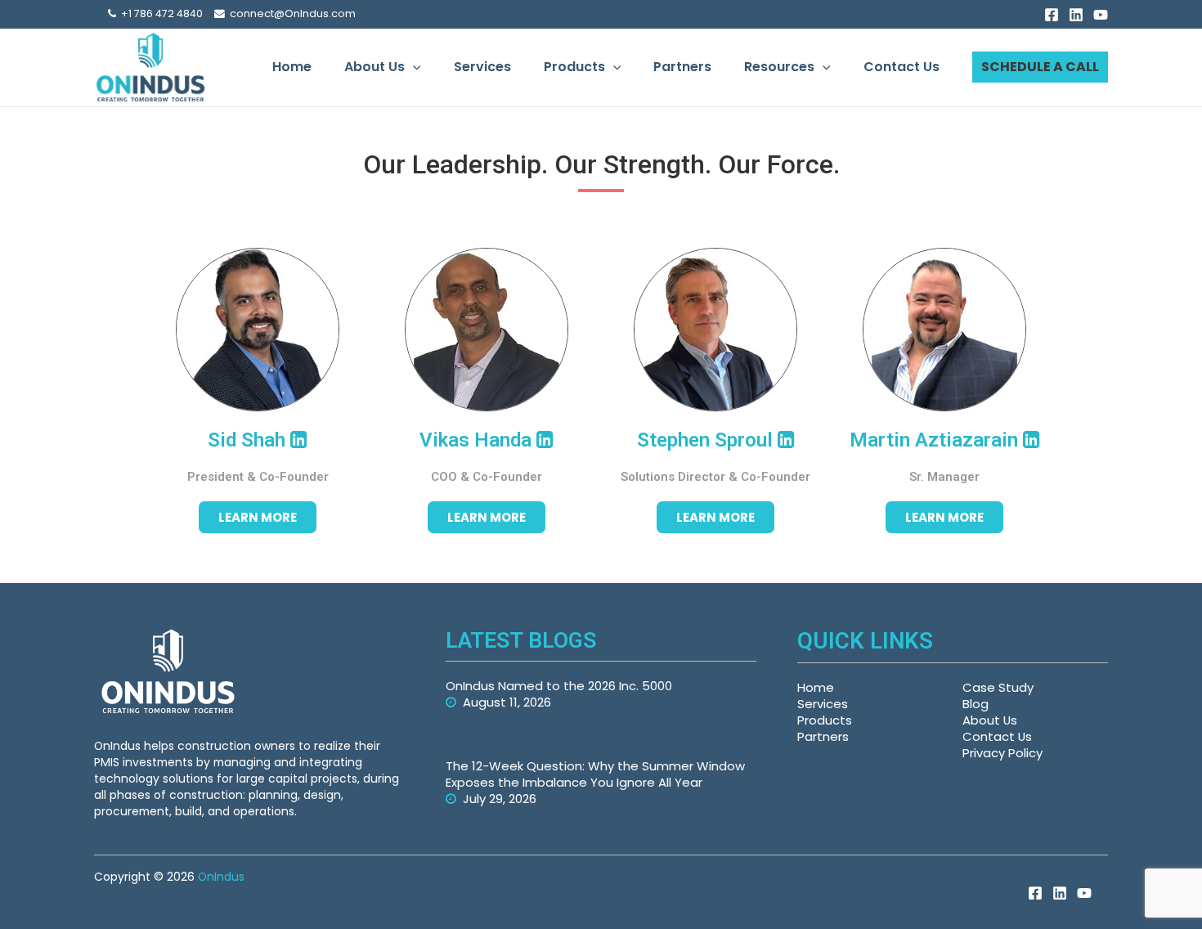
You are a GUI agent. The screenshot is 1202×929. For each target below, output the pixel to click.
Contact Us (901, 66)
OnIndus (221, 876)
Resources (779, 66)
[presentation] (413, 67)
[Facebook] (1051, 14)
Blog (975, 703)
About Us (374, 66)
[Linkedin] (1076, 14)
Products (574, 66)
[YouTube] (1100, 14)
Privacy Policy (1002, 752)
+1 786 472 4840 (159, 13)
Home (292, 66)
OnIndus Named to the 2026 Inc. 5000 (559, 685)
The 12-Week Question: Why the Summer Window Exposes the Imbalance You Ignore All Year (595, 774)
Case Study (998, 687)
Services (482, 66)
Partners (682, 66)
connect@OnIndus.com (290, 13)
